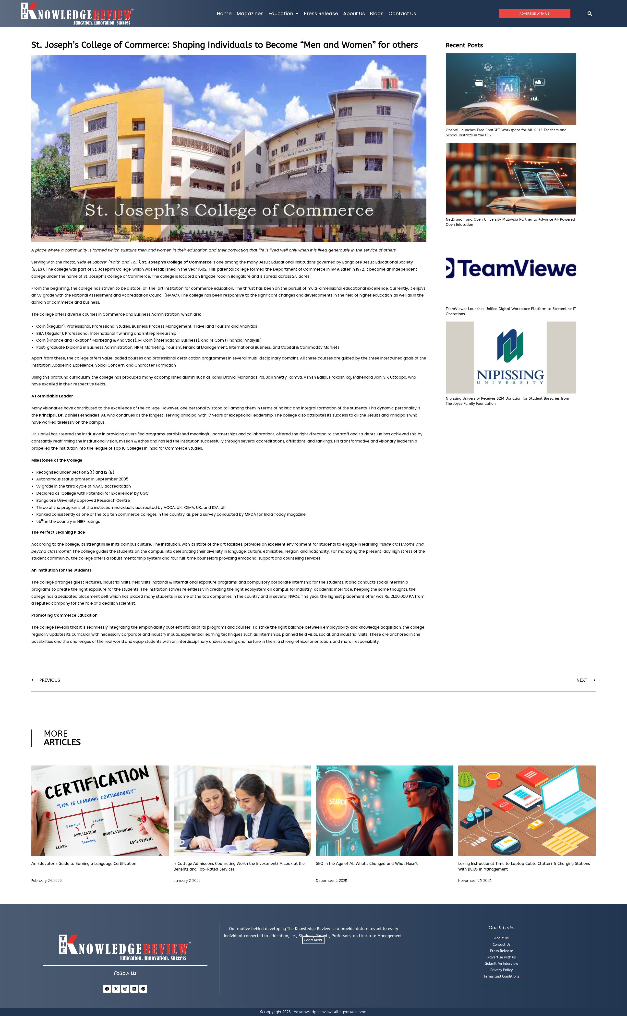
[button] (590, 14)
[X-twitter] (116, 989)
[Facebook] (107, 989)
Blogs (377, 13)
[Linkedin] (134, 989)
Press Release (321, 13)
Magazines (250, 13)
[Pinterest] (143, 989)
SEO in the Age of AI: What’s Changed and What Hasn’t (367, 863)
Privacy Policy (501, 970)
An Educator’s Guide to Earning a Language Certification (83, 863)
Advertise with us (501, 957)
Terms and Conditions (501, 976)
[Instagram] (125, 989)
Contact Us (402, 13)
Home (224, 13)
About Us (354, 13)
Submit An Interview (501, 964)
